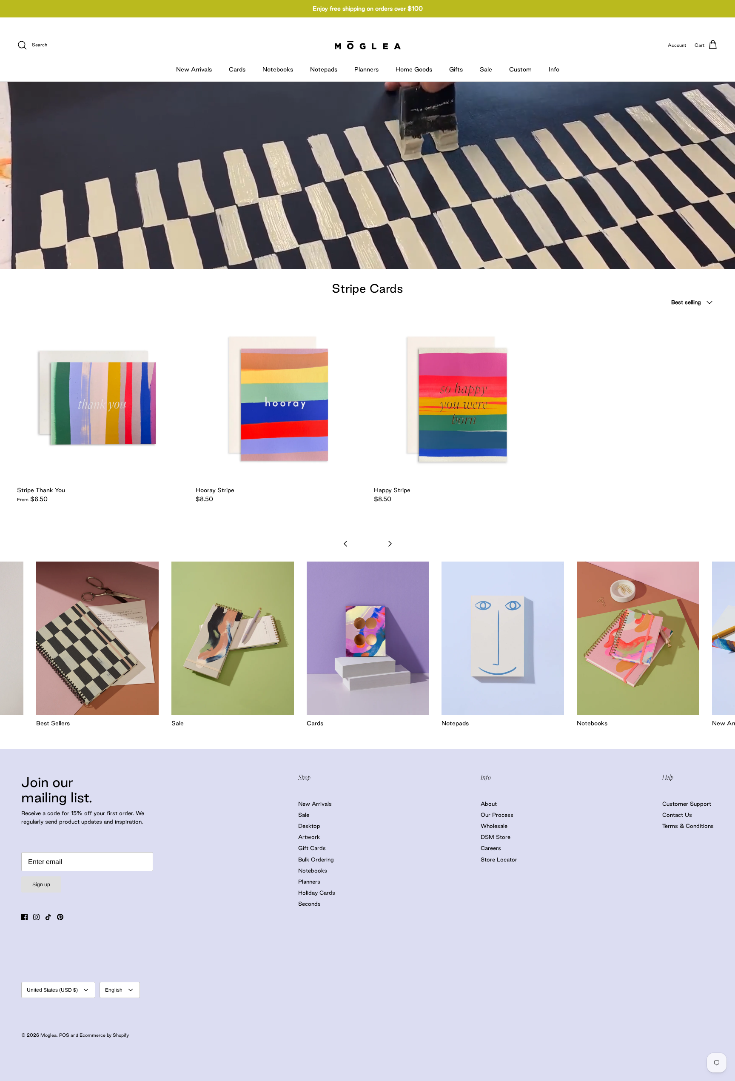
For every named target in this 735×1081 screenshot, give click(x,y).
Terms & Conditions (688, 826)
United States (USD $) (52, 990)
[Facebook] (24, 917)
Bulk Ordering (316, 859)
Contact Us (677, 815)
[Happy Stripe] (457, 399)
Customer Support (686, 804)
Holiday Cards (316, 893)
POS (64, 1035)
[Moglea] (368, 45)
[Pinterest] (60, 917)
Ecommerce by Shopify (104, 1035)
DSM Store (495, 837)
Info (554, 69)
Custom (520, 69)
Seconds (309, 904)
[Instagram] (36, 917)
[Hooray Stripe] (279, 399)
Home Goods (414, 69)
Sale (486, 69)
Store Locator (499, 859)
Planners (366, 69)
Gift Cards (312, 848)
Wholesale (494, 826)
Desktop (309, 826)
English (113, 990)
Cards (237, 69)
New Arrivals (194, 69)
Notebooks (277, 69)
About (489, 804)
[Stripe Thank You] (100, 399)
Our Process (497, 815)
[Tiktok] (48, 917)
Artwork (309, 837)
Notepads (323, 69)
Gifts (456, 69)
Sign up (41, 884)
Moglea (48, 1035)
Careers (491, 848)
